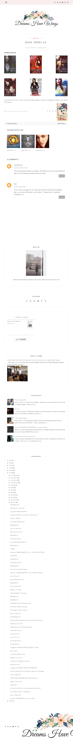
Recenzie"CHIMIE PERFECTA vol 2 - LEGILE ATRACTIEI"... (27, 552)
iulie (12, 487)
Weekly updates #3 (20, 400)
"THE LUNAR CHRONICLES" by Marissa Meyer (24, 678)
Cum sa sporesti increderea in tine (25, 436)
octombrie (14, 480)
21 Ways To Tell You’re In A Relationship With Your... (25, 688)
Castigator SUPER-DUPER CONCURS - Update (24, 647)
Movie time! (13, 651)
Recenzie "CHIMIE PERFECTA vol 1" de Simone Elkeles (26, 573)
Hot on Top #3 (14, 576)
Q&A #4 (17, 409)
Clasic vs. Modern (15, 518)
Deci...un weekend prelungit (18, 569)
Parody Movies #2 (15, 630)
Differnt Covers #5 (16, 657)
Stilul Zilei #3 (14, 583)
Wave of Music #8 (15, 586)
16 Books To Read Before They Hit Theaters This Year (26, 620)
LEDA (17, 111)
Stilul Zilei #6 (14, 545)
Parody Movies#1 (15, 640)
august (13, 485)
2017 (10, 465)
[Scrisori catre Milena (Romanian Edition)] (30, 328)
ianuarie (13, 502)
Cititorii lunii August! (21, 418)
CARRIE (12, 549)
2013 (10, 701)
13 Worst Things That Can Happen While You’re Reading (27, 671)
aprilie (12, 495)
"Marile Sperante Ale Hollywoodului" (21, 627)
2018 (10, 463)
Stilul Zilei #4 (14, 566)
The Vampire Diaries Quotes (18, 610)
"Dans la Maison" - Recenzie (18, 593)
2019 (10, 460)
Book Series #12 (11, 150)
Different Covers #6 (16, 623)
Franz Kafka (11, 323)
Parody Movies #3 (15, 562)
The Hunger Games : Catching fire (20, 691)
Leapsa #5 (13, 685)
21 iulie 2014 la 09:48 (20, 186)
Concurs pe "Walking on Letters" (20, 661)
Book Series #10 (40, 150)
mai (12, 492)
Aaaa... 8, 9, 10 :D (15, 637)
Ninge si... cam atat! (16, 590)
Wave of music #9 (15, 528)
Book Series (36, 38)
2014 (10, 473)
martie (13, 497)
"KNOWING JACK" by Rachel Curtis (20, 603)
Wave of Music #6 (15, 674)
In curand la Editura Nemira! (18, 511)
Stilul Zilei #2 (14, 596)
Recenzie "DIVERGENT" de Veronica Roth (22, 698)
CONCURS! (13, 556)
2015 (10, 470)
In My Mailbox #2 (15, 617)
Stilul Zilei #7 (14, 535)
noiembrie (14, 478)
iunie (12, 490)
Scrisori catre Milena (14, 321)
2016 (10, 468)
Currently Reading (21, 317)
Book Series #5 (15, 664)
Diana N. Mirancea (32, 47)
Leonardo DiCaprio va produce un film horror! (24, 515)
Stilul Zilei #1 (14, 600)
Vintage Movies (14, 644)
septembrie (14, 482)
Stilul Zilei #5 (14, 559)
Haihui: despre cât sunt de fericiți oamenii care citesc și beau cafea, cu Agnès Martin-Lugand (33, 360)
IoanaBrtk (18, 165)
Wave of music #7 (15, 613)
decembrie (14, 475)
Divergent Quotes (15, 539)
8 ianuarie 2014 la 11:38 (20, 168)
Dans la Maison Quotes (17, 579)
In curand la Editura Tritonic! (18, 606)
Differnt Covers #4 (16, 681)
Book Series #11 (25, 150)
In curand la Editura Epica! (18, 542)
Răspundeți (61, 175)
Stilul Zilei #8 (14, 525)
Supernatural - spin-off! (17, 508)
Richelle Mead (23, 111)
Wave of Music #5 (15, 695)
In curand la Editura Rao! (17, 522)
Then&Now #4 (14, 505)
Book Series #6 (15, 634)
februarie (13, 500)
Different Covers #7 (16, 532)
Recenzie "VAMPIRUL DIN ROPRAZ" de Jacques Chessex (31, 427)
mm (15, 184)
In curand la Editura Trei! (17, 654)
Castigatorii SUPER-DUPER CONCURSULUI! (23, 668)
